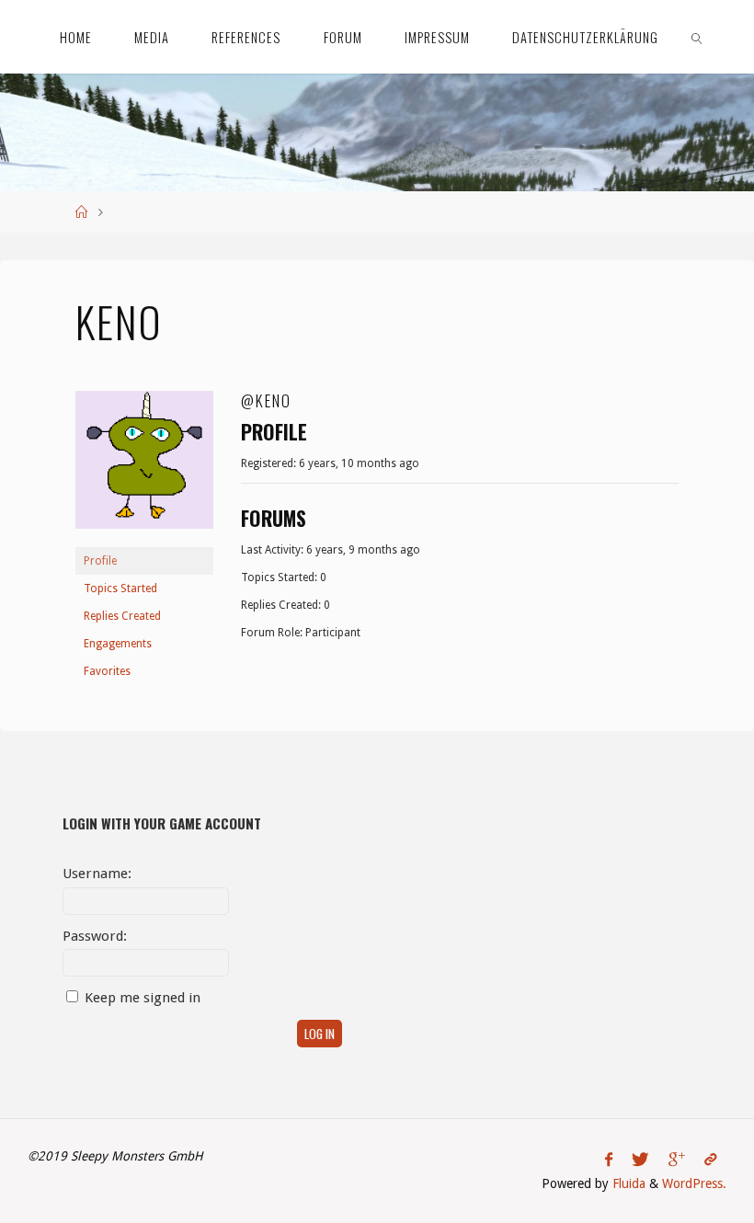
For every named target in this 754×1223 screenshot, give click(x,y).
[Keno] (144, 468)
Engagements (118, 643)
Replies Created (122, 616)
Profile (100, 560)
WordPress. (694, 1183)
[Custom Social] (709, 1159)
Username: (97, 873)
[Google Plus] (676, 1159)
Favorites (107, 671)
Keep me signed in (142, 997)
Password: (95, 936)
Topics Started (120, 588)
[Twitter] (640, 1159)
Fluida (627, 1183)
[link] (697, 37)
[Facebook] (609, 1159)
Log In (319, 1033)
